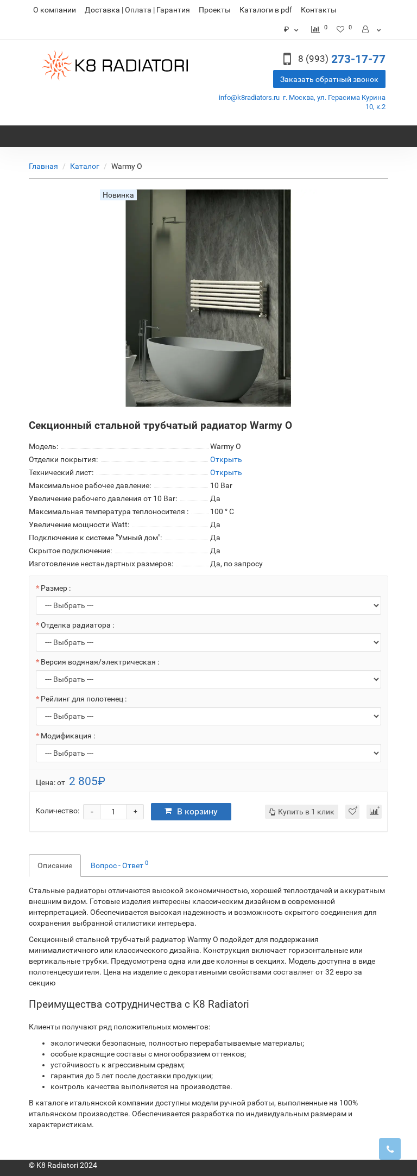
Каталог (84, 166)
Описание (54, 865)
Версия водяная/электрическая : (100, 661)
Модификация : (68, 735)
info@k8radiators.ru (249, 97)
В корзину (197, 811)
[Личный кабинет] (372, 29)
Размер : (56, 588)
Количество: (57, 810)
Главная (43, 166)
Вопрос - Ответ (119, 864)
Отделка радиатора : (77, 625)
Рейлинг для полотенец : (84, 698)
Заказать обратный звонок (329, 79)
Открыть (226, 459)
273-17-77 (342, 59)
